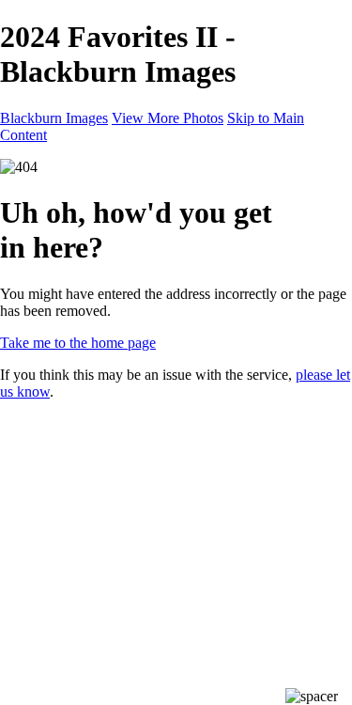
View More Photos (167, 118)
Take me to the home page (78, 343)
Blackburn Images (54, 118)
